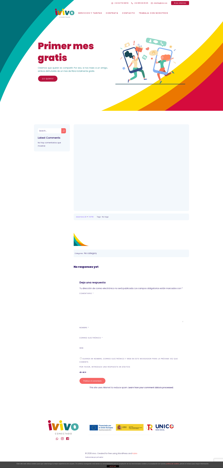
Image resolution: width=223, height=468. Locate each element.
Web (81, 348)
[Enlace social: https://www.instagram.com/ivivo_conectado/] (63, 438)
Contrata (112, 13)
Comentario (86, 293)
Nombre (84, 328)
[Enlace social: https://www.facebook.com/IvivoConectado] (68, 438)
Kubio (134, 453)
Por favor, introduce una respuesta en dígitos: (105, 367)
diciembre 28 (81, 217)
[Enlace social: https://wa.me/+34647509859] (58, 438)
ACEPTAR (113, 466)
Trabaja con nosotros (153, 13)
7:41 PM (90, 217)
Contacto (128, 13)
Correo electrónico (91, 338)
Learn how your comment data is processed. (150, 387)
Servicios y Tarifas (90, 13)
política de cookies (172, 464)
